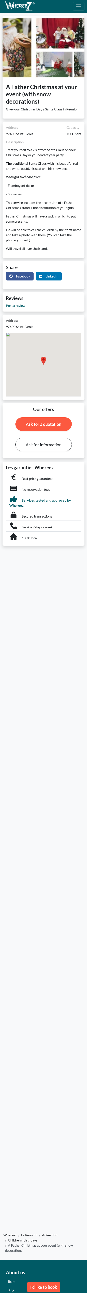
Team (11, 1281)
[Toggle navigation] (78, 6)
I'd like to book (43, 1287)
